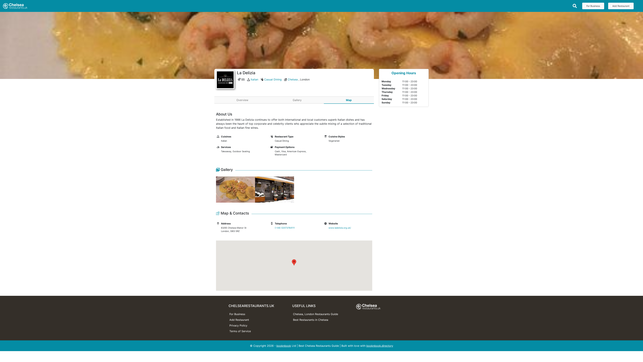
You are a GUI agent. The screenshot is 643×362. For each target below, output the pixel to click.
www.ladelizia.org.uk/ (340, 227)
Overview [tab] (242, 100)
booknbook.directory (379, 345)
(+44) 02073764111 (285, 227)
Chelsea (293, 79)
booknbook (283, 345)
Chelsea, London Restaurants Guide (315, 314)
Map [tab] (349, 100)
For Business (593, 6)
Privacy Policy (238, 325)
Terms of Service (240, 331)
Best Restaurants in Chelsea (310, 319)
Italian (254, 79)
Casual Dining (273, 79)
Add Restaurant (620, 6)
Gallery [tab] (297, 100)
